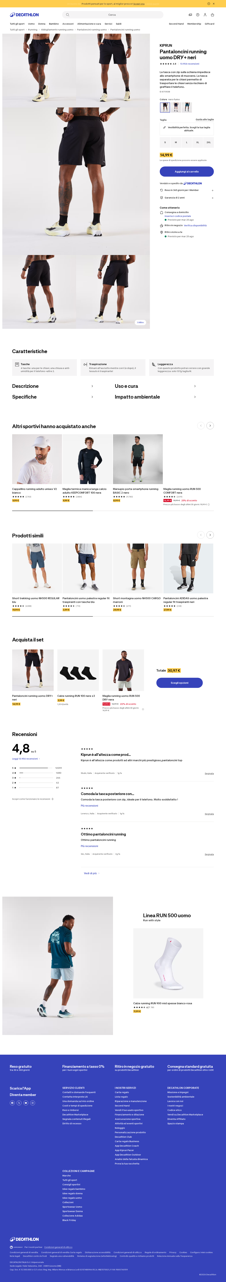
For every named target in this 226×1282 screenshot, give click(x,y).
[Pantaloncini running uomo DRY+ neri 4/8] (39, 292)
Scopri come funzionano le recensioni (31, 799)
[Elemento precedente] (201, 425)
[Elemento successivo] (210, 425)
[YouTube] (25, 1102)
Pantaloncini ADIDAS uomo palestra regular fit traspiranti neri (186, 600)
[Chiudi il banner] (213, 3)
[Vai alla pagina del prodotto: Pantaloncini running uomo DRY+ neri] (33, 670)
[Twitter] (19, 1102)
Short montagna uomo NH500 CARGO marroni (137, 600)
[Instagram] (32, 1102)
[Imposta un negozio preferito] (190, 14)
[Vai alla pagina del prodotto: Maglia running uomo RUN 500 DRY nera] (123, 670)
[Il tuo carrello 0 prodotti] (212, 14)
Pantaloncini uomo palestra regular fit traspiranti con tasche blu (86, 600)
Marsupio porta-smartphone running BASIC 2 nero (136, 490)
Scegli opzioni (179, 682)
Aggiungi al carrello (187, 171)
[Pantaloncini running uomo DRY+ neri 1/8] (113, 70)
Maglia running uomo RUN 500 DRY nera (122, 697)
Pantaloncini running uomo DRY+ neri (33, 697)
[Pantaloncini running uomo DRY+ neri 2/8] (39, 70)
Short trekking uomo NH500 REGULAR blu (36, 600)
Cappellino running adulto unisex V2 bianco (34, 490)
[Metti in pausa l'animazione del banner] (208, 3)
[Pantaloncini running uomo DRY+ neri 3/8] (76, 181)
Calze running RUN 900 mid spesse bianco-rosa (162, 1003)
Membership (194, 23)
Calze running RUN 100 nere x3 (76, 695)
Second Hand (176, 23)
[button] (208, 504)
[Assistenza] (197, 14)
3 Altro (140, 322)
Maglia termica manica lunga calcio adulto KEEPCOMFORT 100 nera (85, 490)
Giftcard (209, 23)
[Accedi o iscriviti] (205, 14)
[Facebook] (12, 1102)
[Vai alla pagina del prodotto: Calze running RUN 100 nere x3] (78, 670)
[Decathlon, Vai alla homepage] (24, 15)
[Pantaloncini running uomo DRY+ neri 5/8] (113, 292)
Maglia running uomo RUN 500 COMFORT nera (182, 490)
